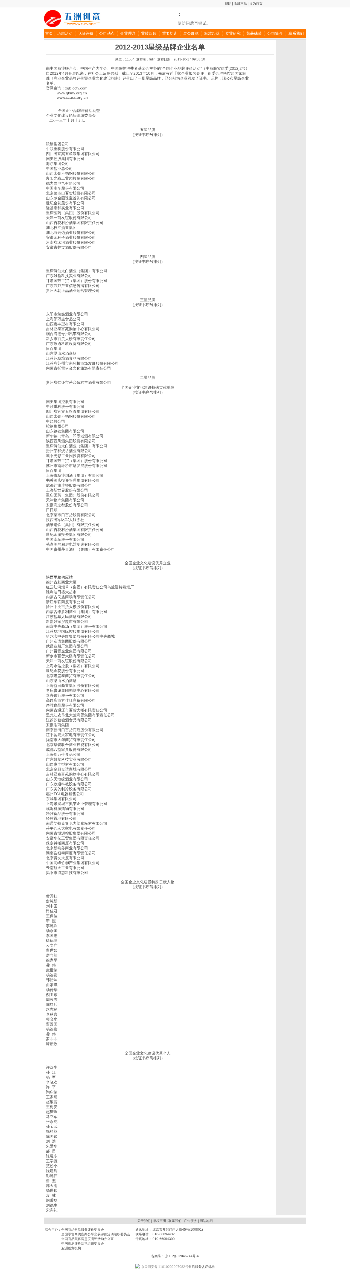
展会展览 (191, 33)
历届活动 (64, 33)
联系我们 (296, 33)
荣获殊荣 (254, 33)
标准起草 (212, 33)
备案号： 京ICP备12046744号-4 (175, 1256)
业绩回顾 (148, 33)
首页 (49, 33)
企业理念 (128, 33)
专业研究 (233, 33)
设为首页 (255, 3)
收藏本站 (240, 3)
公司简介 (275, 33)
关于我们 (143, 1221)
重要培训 (169, 33)
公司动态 (107, 33)
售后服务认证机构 (178, 1267)
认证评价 (86, 33)
